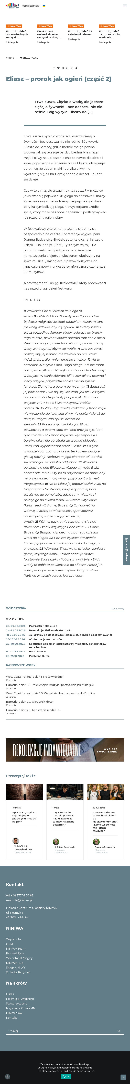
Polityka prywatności (20, 998)
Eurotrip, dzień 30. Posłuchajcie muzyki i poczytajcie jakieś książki (18, 37)
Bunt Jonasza (38, 651)
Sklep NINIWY (15, 967)
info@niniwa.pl (23, 900)
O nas (10, 994)
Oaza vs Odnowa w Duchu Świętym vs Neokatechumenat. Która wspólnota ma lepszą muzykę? (69, 821)
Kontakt (11, 1017)
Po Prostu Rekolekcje (43, 626)
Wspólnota (13, 939)
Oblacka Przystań (18, 972)
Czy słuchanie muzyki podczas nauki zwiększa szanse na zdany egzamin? (27, 818)
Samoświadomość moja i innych (109, 814)
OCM (9, 944)
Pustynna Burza (39, 656)
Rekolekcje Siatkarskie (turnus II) (50, 630)
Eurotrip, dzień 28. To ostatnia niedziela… (109, 34)
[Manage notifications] (7, 1076)
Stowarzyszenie (16, 1003)
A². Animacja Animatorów (45, 639)
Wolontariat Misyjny (19, 958)
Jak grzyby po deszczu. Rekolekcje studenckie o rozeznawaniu (70, 634)
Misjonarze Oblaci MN (20, 1008)
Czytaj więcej (117, 608)
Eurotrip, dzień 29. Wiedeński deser (80, 33)
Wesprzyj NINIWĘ (126, 550)
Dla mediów (14, 1013)
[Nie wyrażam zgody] (93, 1070)
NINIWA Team (14, 26)
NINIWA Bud (15, 962)
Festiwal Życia (29, 58)
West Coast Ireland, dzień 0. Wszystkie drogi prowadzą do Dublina (48, 37)
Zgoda (65, 1076)
